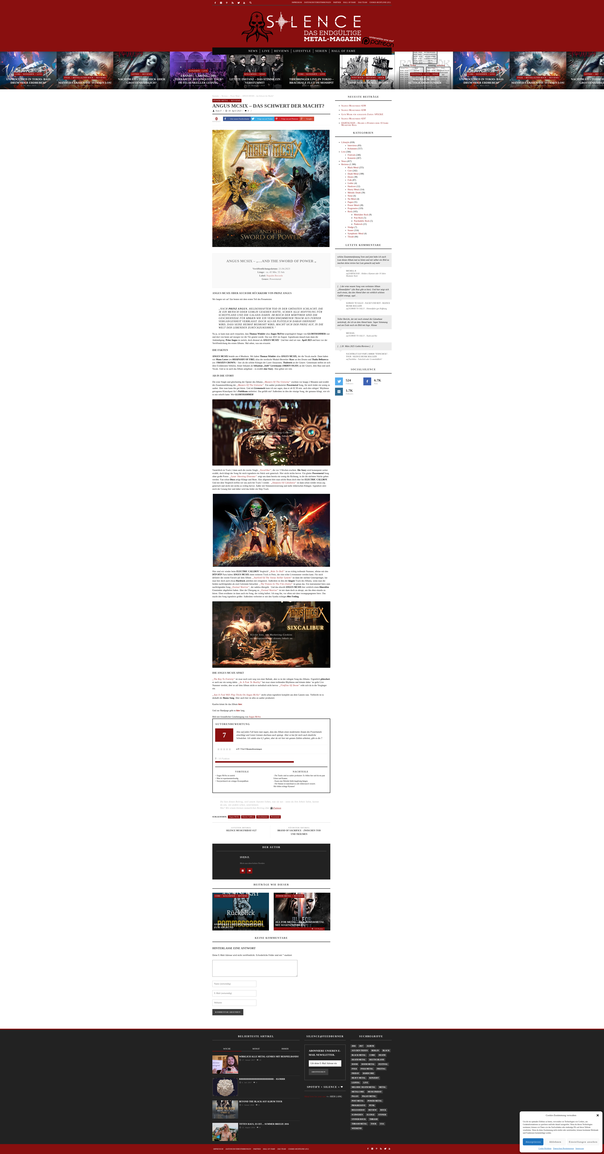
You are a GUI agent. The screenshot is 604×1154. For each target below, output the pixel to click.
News (206, 74)
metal (382, 1087)
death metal (359, 1060)
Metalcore (358, 1092)
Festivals (360, 74)
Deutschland (376, 1060)
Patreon (277, 808)
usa (382, 1124)
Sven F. (219, 111)
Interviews (352, 145)
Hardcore (352, 186)
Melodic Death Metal (363, 1087)
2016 (353, 1046)
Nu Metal (352, 199)
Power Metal (235, 96)
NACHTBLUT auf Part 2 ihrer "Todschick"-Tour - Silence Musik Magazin (367, 355)
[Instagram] (221, 3)
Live (148, 71)
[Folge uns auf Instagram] (339, 392)
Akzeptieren (533, 1142)
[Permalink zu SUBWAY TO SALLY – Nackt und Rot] (341, 335)
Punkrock (358, 224)
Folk (10, 78)
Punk (372, 1105)
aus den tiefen (360, 1050)
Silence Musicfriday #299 (353, 106)
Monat (256, 1049)
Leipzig (356, 1083)
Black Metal (353, 167)
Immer (285, 1049)
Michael (350, 333)
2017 (361, 1046)
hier (238, 710)
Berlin (375, 1050)
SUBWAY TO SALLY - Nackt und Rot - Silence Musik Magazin (368, 304)
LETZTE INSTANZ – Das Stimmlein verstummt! (198, 81)
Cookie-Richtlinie (544, 1148)
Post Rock (301, 78)
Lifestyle (345, 142)
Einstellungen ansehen (583, 1142)
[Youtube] (244, 3)
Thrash (351, 237)
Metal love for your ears (315, 1096)
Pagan (350, 202)
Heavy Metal (353, 189)
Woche (227, 1049)
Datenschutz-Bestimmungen (563, 1148)
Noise (350, 196)
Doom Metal (368, 1064)
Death (382, 1055)
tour (373, 1124)
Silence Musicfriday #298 (353, 110)
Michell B (351, 271)
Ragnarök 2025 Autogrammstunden (368, 81)
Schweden (357, 1115)
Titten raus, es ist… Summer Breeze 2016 (264, 1124)
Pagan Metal (369, 1096)
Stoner (350, 230)
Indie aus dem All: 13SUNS (311, 82)
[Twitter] (238, 3)
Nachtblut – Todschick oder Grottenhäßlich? (85, 81)
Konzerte (137, 71)
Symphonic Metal (355, 233)
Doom (350, 177)
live (365, 1083)
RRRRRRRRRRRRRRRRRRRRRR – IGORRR (262, 1079)
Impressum (580, 1148)
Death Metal (353, 174)
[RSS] (232, 3)
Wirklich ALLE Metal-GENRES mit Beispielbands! (269, 1056)
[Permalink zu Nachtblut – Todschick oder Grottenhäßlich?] (341, 356)
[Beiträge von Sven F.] (225, 864)
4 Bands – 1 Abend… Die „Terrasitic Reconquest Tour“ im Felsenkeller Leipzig (142, 79)
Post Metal (358, 1101)
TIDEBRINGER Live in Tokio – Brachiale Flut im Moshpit (255, 81)
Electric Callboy (248, 817)
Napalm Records (274, 275)
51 (260, 1060)
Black (386, 1050)
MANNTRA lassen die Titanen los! (28, 82)
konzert (374, 1078)
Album (370, 1046)
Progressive (353, 208)
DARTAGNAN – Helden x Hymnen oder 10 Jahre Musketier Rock (364, 124)
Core (244, 74)
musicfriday (375, 1092)
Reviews (44, 78)
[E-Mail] (249, 871)
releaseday (358, 1110)
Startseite (215, 96)
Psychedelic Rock (361, 221)
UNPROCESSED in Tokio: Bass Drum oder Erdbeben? (425, 81)
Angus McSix (255, 717)
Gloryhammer (262, 817)
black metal (359, 1055)
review (373, 1110)
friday (355, 1073)
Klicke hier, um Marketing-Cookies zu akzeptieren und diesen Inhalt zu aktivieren (271, 433)
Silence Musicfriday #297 (353, 118)
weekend (357, 1128)
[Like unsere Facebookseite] (367, 381)
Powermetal (275, 817)
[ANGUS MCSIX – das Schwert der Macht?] (271, 188)
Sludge (351, 227)
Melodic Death (354, 192)
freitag (381, 1069)
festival (383, 1064)
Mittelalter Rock (26, 78)
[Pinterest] (227, 3)
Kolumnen (194, 74)
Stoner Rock (359, 1119)
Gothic (79, 74)
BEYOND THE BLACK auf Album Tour (260, 1101)
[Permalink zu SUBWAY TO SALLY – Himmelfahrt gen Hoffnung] (341, 305)
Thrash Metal (359, 1124)
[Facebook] (215, 3)
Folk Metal (367, 1069)
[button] (597, 1115)
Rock (325, 78)
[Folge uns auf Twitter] (339, 381)
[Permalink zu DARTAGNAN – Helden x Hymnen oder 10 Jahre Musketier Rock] (341, 272)
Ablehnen (555, 1142)
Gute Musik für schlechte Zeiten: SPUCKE (362, 114)
